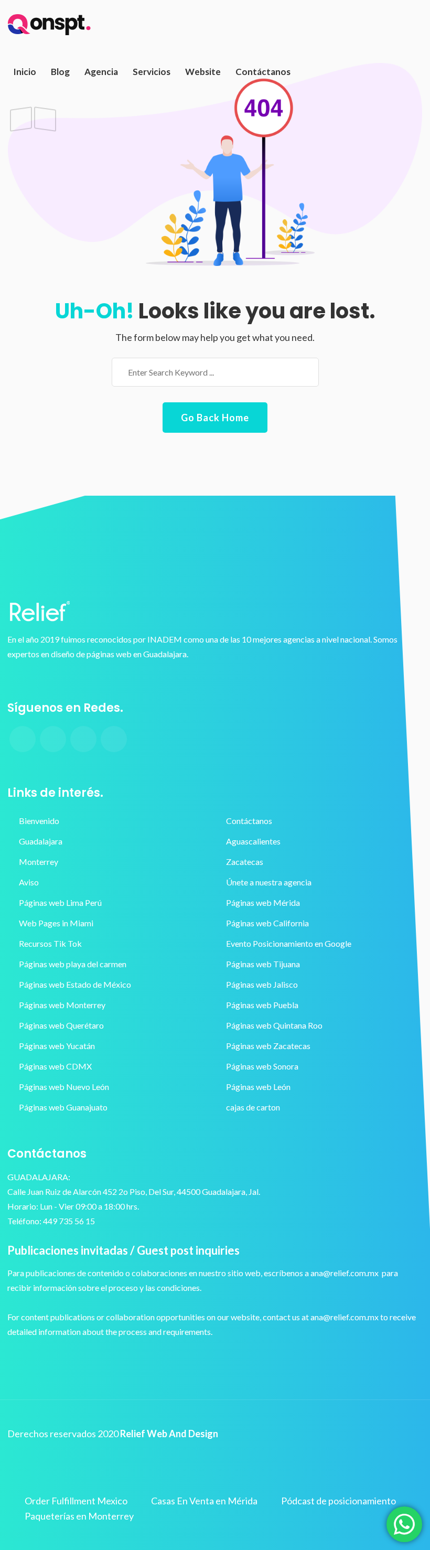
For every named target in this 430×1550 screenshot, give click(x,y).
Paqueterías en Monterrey (79, 1516)
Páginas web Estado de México (75, 984)
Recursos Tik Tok (50, 943)
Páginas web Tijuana (263, 964)
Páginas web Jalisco (262, 984)
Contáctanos (249, 821)
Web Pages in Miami (56, 923)
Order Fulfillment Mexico (76, 1500)
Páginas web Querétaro (61, 1025)
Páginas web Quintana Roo (274, 1025)
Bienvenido (39, 821)
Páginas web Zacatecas (268, 1046)
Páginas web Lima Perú (60, 902)
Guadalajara (40, 841)
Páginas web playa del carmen (72, 964)
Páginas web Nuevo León (64, 1087)
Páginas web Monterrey (62, 1005)
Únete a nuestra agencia (268, 882)
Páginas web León (258, 1087)
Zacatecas (244, 862)
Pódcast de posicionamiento (338, 1500)
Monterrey (38, 862)
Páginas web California (267, 923)
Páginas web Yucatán (57, 1046)
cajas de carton (253, 1107)
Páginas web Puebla (262, 1005)
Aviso (29, 882)
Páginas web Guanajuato (63, 1107)
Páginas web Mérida (263, 902)
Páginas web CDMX (55, 1066)
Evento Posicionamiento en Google (288, 943)
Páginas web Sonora (262, 1066)
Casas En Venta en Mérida (204, 1500)
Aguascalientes (253, 841)
